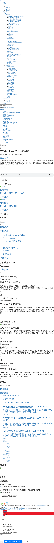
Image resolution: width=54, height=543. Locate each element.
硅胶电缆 (10, 35)
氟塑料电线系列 (10, 38)
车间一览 (8, 7)
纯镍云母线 (10, 27)
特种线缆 (8, 14)
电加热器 (8, 65)
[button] (0, 222)
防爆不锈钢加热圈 (12, 73)
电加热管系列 (10, 85)
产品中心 (5, 13)
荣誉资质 (5, 12)
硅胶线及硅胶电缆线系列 (12, 31)
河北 (11, 508)
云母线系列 (9, 26)
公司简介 (8, 5)
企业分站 (11, 509)
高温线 (5, 107)
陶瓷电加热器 (11, 82)
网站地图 (16, 509)
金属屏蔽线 (9, 51)
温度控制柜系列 (10, 92)
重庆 (26, 508)
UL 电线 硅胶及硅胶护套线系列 (15, 19)
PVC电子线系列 (10, 44)
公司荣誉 (8, 10)
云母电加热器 (11, 83)
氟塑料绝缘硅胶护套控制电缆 (13, 55)
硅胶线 (12, 107)
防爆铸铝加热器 (11, 72)
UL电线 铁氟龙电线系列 (13, 21)
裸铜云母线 (10, 30)
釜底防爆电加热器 (12, 69)
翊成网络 (21, 507)
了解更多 (4, 257)
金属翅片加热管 (11, 89)
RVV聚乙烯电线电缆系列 (13, 48)
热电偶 (8, 96)
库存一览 (8, 9)
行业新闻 (8, 100)
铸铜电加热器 (11, 78)
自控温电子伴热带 (12, 61)
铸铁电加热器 (11, 80)
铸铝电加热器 (11, 79)
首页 (4, 2)
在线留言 (8, 461)
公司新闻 (8, 101)
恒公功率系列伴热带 (12, 59)
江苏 (13, 508)
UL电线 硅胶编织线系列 (13, 17)
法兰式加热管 (11, 87)
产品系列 (2, 110)
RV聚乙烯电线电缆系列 (13, 49)
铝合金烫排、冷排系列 (12, 94)
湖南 (24, 508)
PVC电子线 (10, 45)
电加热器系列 (10, 76)
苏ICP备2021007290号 (9, 507)
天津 (8, 508)
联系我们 (5, 103)
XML (22, 509)
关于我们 (5, 3)
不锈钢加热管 (11, 86)
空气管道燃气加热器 (12, 71)
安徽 (17, 508)
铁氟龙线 (9, 107)
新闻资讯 (5, 99)
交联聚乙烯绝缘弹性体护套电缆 (15, 42)
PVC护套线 (10, 47)
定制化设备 (9, 97)
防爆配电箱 (9, 93)
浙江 (15, 508)
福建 (20, 508)
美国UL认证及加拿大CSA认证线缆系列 (15, 16)
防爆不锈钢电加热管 (12, 75)
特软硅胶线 (10, 37)
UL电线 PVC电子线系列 (13, 24)
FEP (9, 40)
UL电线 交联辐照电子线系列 (14, 20)
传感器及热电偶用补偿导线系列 (14, 54)
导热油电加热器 (11, 68)
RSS (20, 509)
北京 (6, 508)
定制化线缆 (9, 64)
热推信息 (6, 509)
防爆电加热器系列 (11, 66)
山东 (22, 508)
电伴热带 (9, 57)
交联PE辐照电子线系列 (12, 41)
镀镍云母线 (10, 28)
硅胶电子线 (10, 33)
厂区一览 (8, 6)
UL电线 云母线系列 (12, 23)
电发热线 (9, 62)
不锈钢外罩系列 (10, 90)
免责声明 (2, 509)
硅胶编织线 (10, 34)
